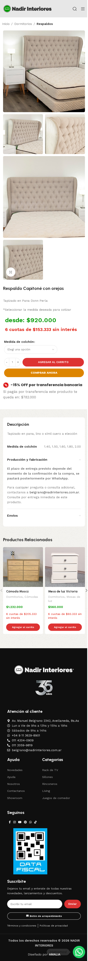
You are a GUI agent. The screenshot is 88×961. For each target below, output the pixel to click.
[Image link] (44, 670)
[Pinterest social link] (25, 822)
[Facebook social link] (9, 822)
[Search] (75, 9)
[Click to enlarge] (10, 272)
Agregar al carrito (53, 362)
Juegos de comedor (56, 798)
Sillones (47, 777)
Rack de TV (50, 770)
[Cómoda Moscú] (23, 567)
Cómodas (31, 596)
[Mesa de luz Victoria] (65, 567)
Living (46, 790)
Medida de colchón (19, 342)
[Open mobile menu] (83, 9)
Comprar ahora (44, 372)
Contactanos (16, 790)
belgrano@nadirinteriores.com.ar (54, 492)
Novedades (15, 770)
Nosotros (13, 784)
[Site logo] (27, 8)
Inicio (6, 24)
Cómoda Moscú (17, 591)
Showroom (14, 798)
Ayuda (11, 777)
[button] (79, 952)
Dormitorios (23, 24)
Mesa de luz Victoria (62, 591)
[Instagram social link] (14, 822)
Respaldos (45, 24)
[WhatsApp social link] (30, 822)
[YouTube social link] (20, 822)
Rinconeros (49, 784)
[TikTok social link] (35, 822)
